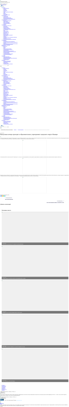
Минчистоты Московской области (8, 44)
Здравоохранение (6, 31)
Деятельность (4, 386)
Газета (4, 108)
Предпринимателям (6, 92)
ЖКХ (4, 30)
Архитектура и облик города (7, 25)
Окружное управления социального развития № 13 (10, 42)
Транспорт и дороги (6, 27)
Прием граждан (6, 21)
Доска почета (5, 10)
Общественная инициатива (7, 57)
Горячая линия (5, 62)
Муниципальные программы (7, 48)
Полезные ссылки (6, 63)
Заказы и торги (6, 35)
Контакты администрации (7, 121)
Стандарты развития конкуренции (8, 53)
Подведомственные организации (8, 18)
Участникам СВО (6, 59)
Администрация (6, 16)
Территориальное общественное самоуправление (10, 118)
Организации (4, 100)
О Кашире (3, 7)
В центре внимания (4, 243)
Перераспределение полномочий (8, 95)
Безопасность (5, 26)
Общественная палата (6, 56)
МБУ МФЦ (5, 40)
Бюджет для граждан (6, 22)
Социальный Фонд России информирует (9, 41)
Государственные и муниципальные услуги (9, 29)
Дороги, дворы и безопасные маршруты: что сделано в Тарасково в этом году (13, 346)
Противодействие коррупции (6, 105)
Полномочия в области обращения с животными (10, 37)
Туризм (5, 11)
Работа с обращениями (7, 82)
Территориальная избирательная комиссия (9, 79)
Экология (5, 36)
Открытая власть (4, 389)
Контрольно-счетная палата (7, 17)
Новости (5, 13)
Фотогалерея (5, 74)
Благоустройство (6, 87)
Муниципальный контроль (7, 38)
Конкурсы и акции (6, 33)
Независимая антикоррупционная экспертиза (10, 51)
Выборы (5, 24)
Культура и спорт (6, 34)
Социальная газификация (7, 23)
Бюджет (5, 47)
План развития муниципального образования (10, 39)
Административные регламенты (8, 49)
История (5, 69)
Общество (3, 388)
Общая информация (6, 8)
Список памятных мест (7, 14)
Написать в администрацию (7, 20)
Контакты (3, 60)
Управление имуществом (7, 28)
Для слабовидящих (3, 4)
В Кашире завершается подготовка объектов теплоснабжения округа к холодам (13, 278)
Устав (4, 55)
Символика (5, 9)
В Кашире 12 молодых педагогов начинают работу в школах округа (12, 312)
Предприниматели (6, 50)
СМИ (4, 12)
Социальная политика (7, 113)
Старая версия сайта (19, 400)
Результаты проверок (6, 52)
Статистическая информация (7, 54)
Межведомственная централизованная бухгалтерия (10, 43)
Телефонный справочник (7, 61)
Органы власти (4, 15)
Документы (3, 387)
